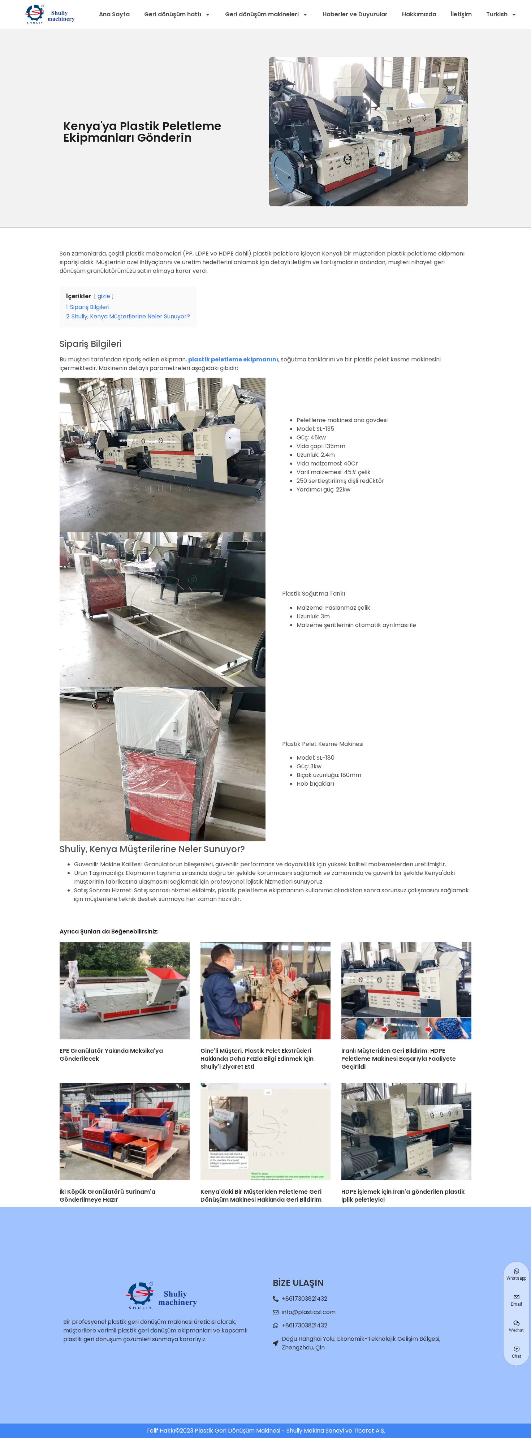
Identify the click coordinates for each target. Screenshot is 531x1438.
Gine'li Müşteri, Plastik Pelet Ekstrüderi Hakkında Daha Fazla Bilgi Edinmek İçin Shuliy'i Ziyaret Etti (257, 1058)
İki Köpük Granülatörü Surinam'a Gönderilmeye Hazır (107, 1196)
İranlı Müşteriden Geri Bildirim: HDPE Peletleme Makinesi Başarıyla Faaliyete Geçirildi (398, 1058)
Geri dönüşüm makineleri (262, 14)
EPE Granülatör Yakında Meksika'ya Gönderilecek (111, 1055)
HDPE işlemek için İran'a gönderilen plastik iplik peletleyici (403, 1196)
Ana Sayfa (114, 14)
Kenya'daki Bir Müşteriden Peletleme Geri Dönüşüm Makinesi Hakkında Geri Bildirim (260, 1196)
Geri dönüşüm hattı (172, 14)
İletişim (461, 14)
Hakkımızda (419, 14)
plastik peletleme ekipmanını (233, 359)
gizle (104, 296)
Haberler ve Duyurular (355, 14)
